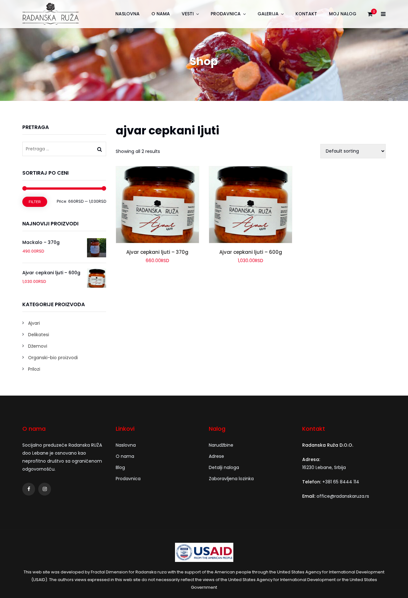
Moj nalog (342, 14)
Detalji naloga (224, 467)
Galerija (268, 14)
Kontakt (306, 14)
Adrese (216, 456)
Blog (120, 467)
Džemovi (37, 346)
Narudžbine (221, 445)
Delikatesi (38, 334)
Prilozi (34, 369)
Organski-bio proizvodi (53, 357)
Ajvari (34, 323)
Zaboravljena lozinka (231, 478)
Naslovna (127, 14)
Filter (35, 202)
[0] (370, 15)
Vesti (188, 14)
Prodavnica (226, 14)
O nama (160, 14)
